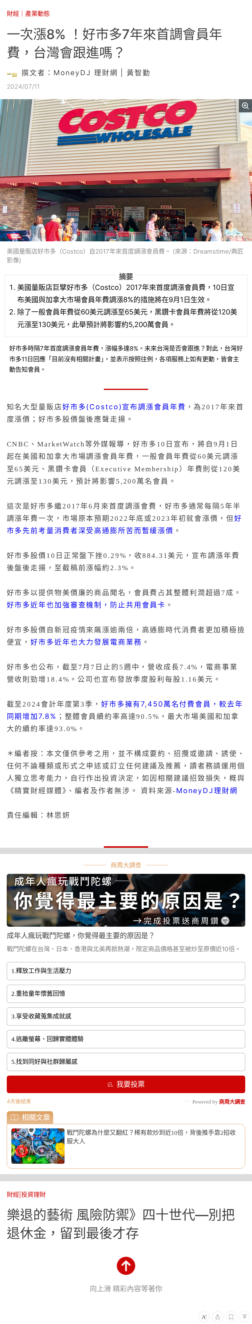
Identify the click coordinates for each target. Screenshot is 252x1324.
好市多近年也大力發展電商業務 (86, 642)
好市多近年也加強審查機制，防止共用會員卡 (86, 605)
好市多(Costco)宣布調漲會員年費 (124, 407)
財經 (13, 14)
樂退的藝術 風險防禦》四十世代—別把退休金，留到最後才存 (121, 1224)
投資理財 (33, 1194)
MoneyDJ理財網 (207, 790)
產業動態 (37, 14)
